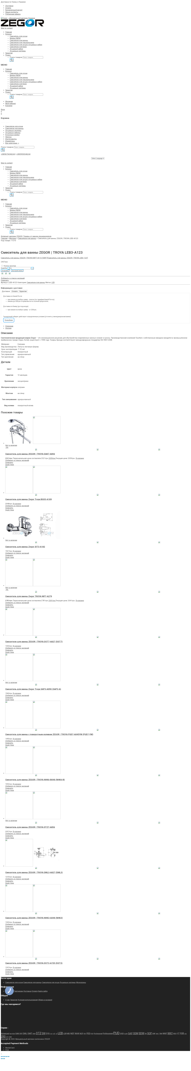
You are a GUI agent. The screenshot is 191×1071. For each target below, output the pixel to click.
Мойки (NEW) (15, 38)
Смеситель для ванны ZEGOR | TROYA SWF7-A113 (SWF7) (24, 258)
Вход (3, 110)
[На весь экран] (4, 1056)
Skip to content (6, 28)
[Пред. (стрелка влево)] (2, 1058)
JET (54, 1033)
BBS (11, 1033)
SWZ (157, 1033)
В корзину (5, 270)
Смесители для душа (50, 982)
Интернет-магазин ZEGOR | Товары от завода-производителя (26, 236)
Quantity (4, 268)
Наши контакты (11, 12)
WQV (175, 1033)
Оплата (8, 8)
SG (146, 1034)
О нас (7, 1000)
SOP (149, 1033)
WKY (170, 1033)
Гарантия (8, 53)
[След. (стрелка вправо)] (4, 1058)
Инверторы (10, 141)
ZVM (10, 1037)
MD (68, 1033)
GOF (51, 1033)
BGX (13, 1033)
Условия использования (28, 1000)
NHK (77, 1033)
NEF (72, 1033)
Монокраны (81, 982)
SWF (153, 1033)
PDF (85, 1033)
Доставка (9, 6)
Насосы (8, 137)
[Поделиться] (6, 1056)
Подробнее (9, 320)
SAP (130, 1033)
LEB (52, 282)
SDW (141, 1033)
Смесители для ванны (19, 40)
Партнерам (18, 991)
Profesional (98, 1034)
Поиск (8, 55)
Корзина (8, 106)
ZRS (3, 1036)
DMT (30, 1033)
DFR (20, 1033)
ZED (185, 1033)
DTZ (38, 1033)
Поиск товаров (16, 57)
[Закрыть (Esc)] (8, 1056)
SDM (135, 1033)
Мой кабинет (10, 104)
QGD (122, 1033)
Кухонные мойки (12, 135)
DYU (48, 1033)
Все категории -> (12, 143)
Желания (9, 101)
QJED (126, 1033)
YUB (182, 1033)
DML (25, 1033)
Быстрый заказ (17, 270)
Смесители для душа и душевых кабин (26, 45)
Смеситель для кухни (18, 36)
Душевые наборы (12, 133)
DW (43, 1033)
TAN (160, 1033)
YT (178, 1033)
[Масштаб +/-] (2, 1056)
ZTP (7, 1037)
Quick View (9, 465)
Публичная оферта (12, 14)
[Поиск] (11, 60)
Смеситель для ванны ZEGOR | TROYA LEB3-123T (68, 258)
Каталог (8, 34)
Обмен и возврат (45, 1000)
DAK (17, 1033)
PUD (116, 1033)
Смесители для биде (18, 47)
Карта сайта (42, 991)
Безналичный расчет (13, 10)
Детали (8, 328)
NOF (81, 1033)
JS (56, 1033)
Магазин (12, 238)
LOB (65, 1033)
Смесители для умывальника (22, 43)
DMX (34, 1033)
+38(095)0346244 (23, 154)
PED (88, 1033)
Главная (8, 32)
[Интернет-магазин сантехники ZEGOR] (18, 18)
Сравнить (5, 280)
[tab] (97, 326)
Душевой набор (16, 49)
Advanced (5, 1033)
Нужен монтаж (10, 266)
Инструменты (11, 139)
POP (92, 1033)
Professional (108, 1033)
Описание (9, 326)
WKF (165, 1033)
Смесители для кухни (14, 126)
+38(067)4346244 (8, 154)
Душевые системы (18, 51)
